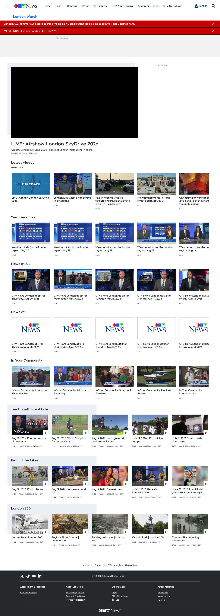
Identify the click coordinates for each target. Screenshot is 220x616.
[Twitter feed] (22, 576)
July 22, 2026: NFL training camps (147, 440)
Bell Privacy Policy (75, 592)
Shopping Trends (148, 6)
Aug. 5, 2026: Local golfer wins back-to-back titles (109, 440)
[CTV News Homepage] (25, 6)
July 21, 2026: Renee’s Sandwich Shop (144, 491)
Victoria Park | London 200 (148, 537)
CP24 (114, 592)
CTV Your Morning (122, 6)
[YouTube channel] (34, 576)
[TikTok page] (28, 576)
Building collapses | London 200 (108, 539)
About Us (87, 565)
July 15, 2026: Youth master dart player (188, 440)
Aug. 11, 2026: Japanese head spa (69, 491)
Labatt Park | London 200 (27, 537)
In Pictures (100, 6)
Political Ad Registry (75, 599)
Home (47, 6)
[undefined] (31, 188)
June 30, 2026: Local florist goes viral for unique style (187, 491)
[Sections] (7, 6)
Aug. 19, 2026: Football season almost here (29, 440)
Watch (85, 6)
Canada (72, 6)
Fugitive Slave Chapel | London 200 (65, 539)
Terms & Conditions (75, 596)
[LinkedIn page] (40, 576)
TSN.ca (115, 599)
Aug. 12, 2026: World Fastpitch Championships (69, 440)
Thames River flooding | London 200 (186, 539)
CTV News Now (172, 6)
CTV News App (115, 565)
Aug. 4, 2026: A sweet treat (107, 489)
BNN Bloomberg (120, 596)
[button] (203, 191)
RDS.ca (161, 599)
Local (59, 6)
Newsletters (131, 565)
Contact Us (100, 565)
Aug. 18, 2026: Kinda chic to (27, 489)
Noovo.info (163, 592)
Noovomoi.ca (164, 596)
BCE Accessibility (28, 592)
